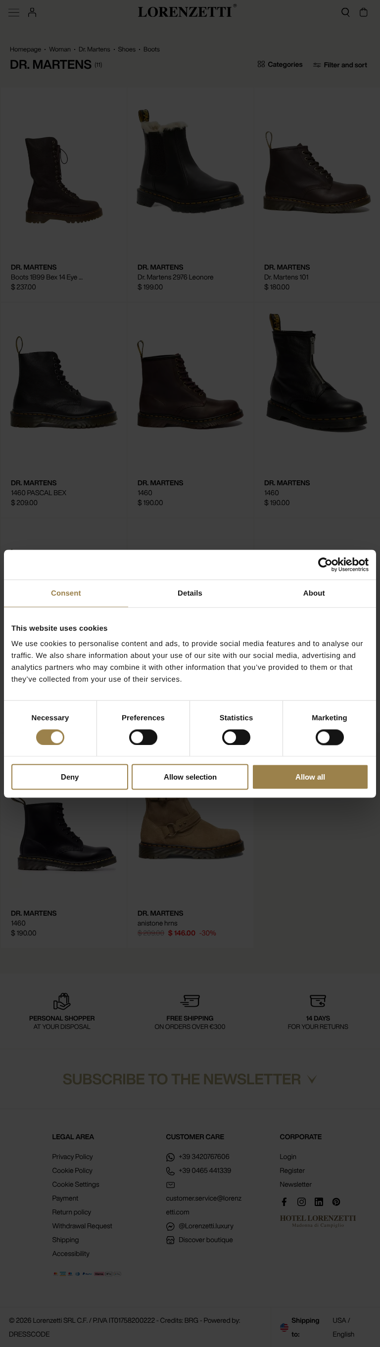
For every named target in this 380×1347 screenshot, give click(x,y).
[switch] (143, 737)
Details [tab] (190, 593)
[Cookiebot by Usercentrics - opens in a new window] (325, 564)
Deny (70, 777)
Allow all (310, 777)
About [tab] (314, 593)
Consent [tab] (66, 593)
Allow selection (190, 777)
